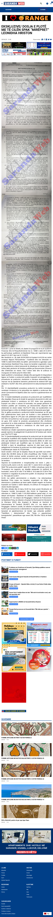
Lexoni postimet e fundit (26, 619)
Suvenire (42, 9)
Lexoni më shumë (13, 571)
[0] (51, 3)
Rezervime (8, 9)
